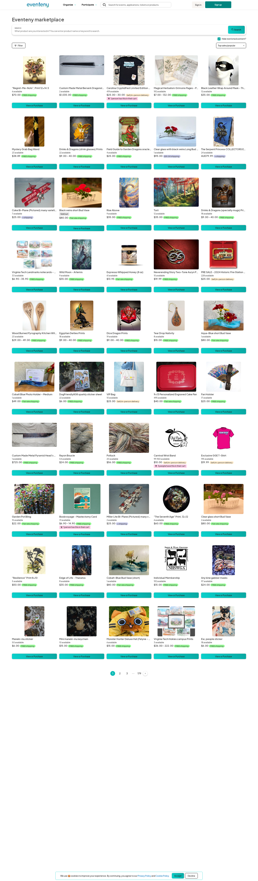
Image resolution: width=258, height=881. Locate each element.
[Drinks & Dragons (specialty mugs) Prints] (223, 193)
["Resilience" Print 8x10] (34, 560)
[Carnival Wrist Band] (176, 438)
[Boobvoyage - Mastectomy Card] (81, 499)
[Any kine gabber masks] (223, 560)
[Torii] (176, 193)
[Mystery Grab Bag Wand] (34, 131)
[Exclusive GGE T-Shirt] (223, 438)
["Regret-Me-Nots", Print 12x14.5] (34, 70)
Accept (178, 875)
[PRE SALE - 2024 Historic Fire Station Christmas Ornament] (223, 254)
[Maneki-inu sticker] (34, 621)
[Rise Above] (129, 193)
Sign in (198, 4)
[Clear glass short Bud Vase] (223, 499)
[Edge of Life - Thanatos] (81, 560)
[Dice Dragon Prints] (129, 316)
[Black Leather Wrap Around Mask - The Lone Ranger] (223, 70)
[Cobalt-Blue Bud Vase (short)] (129, 560)
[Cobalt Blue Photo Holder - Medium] (34, 377)
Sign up (218, 4)
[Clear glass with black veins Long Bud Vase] (176, 131)
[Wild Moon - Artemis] (81, 254)
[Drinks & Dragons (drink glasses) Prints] (81, 131)
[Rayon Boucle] (81, 438)
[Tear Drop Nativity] (176, 316)
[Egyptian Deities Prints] (81, 316)
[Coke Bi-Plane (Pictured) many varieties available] (34, 193)
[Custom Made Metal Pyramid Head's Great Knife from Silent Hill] (34, 438)
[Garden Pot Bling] (34, 499)
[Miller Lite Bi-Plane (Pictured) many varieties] (129, 499)
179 (139, 673)
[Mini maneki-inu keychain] (81, 621)
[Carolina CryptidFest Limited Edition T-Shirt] (129, 70)
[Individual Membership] (176, 560)
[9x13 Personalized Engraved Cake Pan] (176, 377)
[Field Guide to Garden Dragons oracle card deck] (129, 131)
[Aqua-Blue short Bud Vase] (223, 316)
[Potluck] (129, 438)
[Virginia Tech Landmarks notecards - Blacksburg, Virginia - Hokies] (34, 254)
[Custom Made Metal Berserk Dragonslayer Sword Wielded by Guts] (81, 70)
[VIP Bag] (129, 377)
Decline (191, 875)
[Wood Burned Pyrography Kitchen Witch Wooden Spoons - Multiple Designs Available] (34, 316)
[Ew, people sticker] (223, 621)
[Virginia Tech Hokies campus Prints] (176, 621)
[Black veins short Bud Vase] (81, 193)
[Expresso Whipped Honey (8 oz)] (129, 254)
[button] (70, 4)
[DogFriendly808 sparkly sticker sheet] (81, 377)
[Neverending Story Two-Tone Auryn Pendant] (176, 254)
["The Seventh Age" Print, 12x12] (176, 499)
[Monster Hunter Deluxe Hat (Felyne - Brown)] (129, 621)
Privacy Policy (144, 875)
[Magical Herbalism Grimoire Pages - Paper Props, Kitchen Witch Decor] (176, 70)
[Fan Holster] (223, 377)
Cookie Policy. (162, 875)
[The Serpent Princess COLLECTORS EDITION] (223, 131)
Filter (20, 45)
